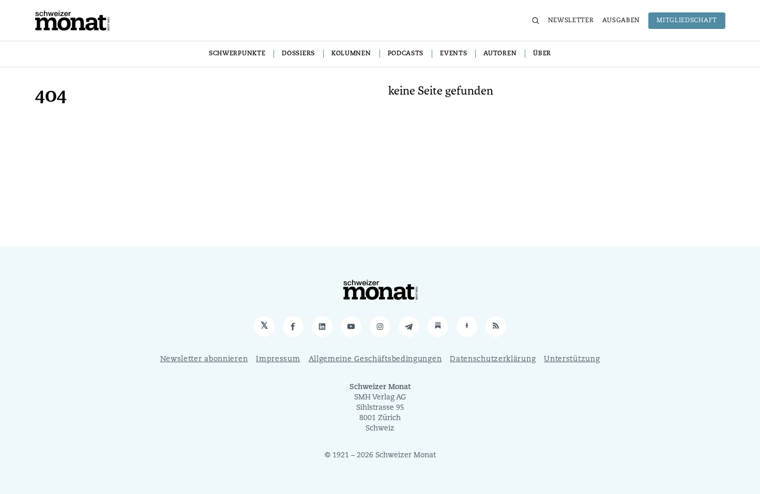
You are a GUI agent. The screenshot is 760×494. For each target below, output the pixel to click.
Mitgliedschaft (687, 21)
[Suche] (535, 21)
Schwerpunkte (237, 54)
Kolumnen (351, 54)
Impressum (278, 359)
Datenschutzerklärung (493, 359)
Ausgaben (621, 21)
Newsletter (571, 21)
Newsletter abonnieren (204, 359)
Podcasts (406, 54)
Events (453, 54)
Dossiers (298, 54)
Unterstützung (572, 359)
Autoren (499, 54)
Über (542, 54)
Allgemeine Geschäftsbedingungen (375, 359)
